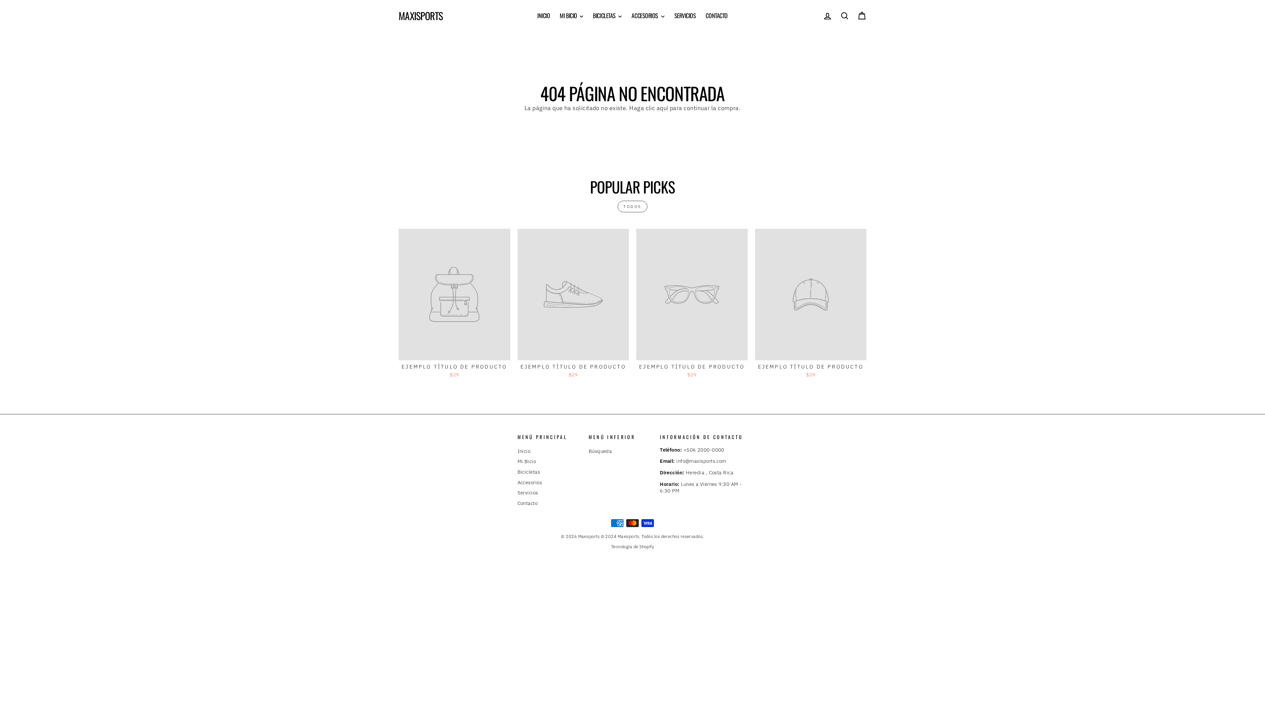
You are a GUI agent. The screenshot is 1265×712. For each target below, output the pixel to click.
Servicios (685, 15)
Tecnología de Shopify (632, 546)
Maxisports (421, 15)
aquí (662, 108)
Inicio (543, 15)
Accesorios (645, 15)
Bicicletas (605, 15)
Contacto (716, 15)
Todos (632, 206)
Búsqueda (600, 451)
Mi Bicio (569, 15)
